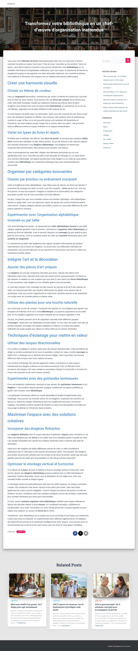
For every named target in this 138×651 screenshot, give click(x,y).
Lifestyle (21, 531)
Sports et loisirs (108, 143)
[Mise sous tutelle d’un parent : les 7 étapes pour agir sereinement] (27, 585)
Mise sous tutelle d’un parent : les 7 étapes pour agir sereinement (26, 605)
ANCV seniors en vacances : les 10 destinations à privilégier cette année (68, 607)
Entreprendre (107, 131)
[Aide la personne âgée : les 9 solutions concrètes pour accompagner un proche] (111, 585)
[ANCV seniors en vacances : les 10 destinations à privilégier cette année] (69, 585)
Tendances (107, 147)
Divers (105, 127)
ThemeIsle (126, 646)
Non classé (107, 139)
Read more (22, 623)
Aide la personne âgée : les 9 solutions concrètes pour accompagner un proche (107, 607)
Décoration (107, 122)
